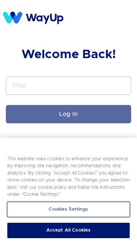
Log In (68, 114)
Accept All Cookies (68, 230)
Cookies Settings (68, 209)
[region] (68, 191)
